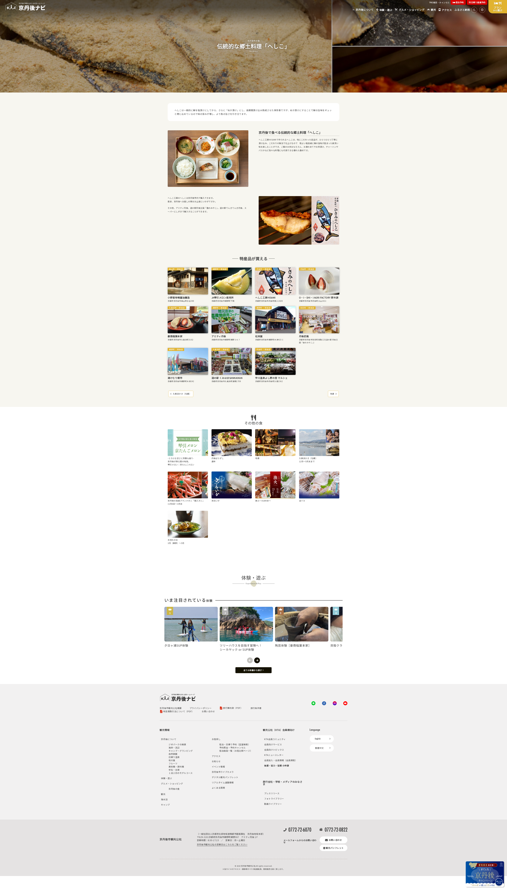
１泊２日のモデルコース (181, 773)
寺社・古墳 (174, 769)
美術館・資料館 (176, 766)
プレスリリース (271, 793)
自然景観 (173, 753)
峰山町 (172, 269)
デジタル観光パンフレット (225, 777)
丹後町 (259, 269)
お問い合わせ (208, 711)
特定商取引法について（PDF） (178, 711)
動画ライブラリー (273, 803)
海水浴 (164, 799)
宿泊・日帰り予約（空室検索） (234, 744)
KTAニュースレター (273, 755)
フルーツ (173, 763)
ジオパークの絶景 (177, 744)
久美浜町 (173, 307)
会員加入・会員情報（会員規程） (280, 760)
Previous (250, 660)
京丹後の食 (174, 788)
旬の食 (172, 760)
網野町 (216, 269)
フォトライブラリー (274, 798)
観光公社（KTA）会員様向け (279, 730)
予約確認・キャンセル (439, 2)
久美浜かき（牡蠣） (182, 393)
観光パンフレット (335, 847)
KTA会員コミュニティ (275, 739)
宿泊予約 (459, 2)
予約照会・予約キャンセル (232, 747)
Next (257, 660)
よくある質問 (218, 787)
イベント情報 (218, 766)
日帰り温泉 (174, 757)
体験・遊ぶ (166, 778)
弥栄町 (303, 307)
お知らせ (216, 761)
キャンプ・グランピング (181, 750)
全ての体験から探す (252, 670)
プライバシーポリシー (201, 708)
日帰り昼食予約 (478, 2)
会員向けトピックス (274, 749)
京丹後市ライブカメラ (223, 771)
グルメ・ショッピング (172, 783)
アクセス (216, 756)
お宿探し (216, 739)
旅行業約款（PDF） (233, 708)
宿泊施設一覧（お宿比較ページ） (235, 750)
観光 (163, 794)
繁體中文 (319, 748)
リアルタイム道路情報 (223, 782)
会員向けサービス (273, 744)
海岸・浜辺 (174, 747)
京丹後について (168, 739)
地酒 (332, 393)
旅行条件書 (256, 708)
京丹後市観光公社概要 (171, 708)
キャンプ (165, 804)
